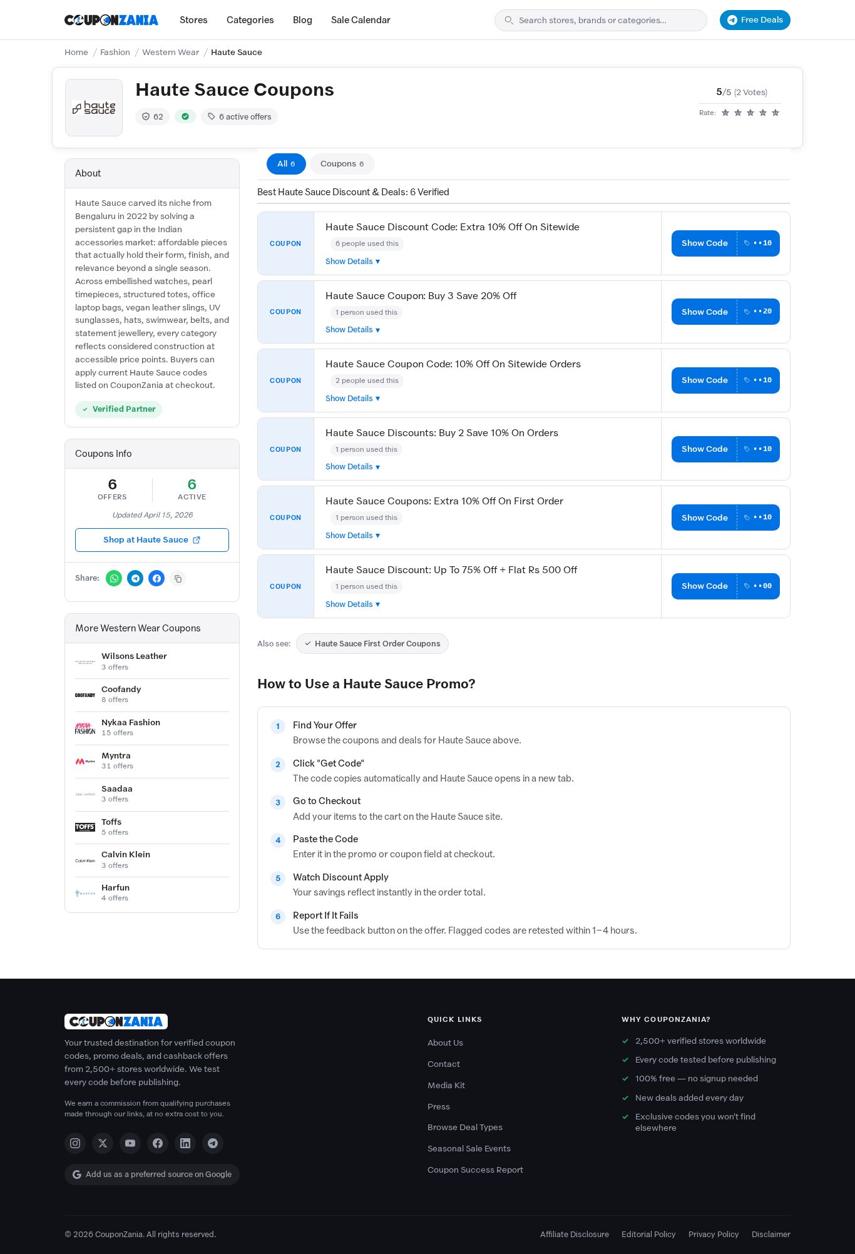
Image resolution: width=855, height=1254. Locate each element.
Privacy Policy (714, 1234)
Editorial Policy (649, 1234)
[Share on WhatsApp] (114, 578)
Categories (250, 20)
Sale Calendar (361, 20)
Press (438, 1106)
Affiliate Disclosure (574, 1234)
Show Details (349, 261)
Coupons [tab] (342, 163)
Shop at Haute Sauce (145, 539)
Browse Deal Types (465, 1127)
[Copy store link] (178, 578)
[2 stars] (738, 113)
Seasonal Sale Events (469, 1148)
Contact (443, 1064)
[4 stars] (763, 113)
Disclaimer (771, 1234)
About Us (445, 1043)
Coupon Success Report (475, 1170)
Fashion (115, 52)
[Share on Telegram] (135, 578)
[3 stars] (750, 113)
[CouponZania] (233, 1021)
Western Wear (170, 52)
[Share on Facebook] (156, 578)
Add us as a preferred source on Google (159, 1174)
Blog (302, 20)
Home (76, 52)
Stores (194, 20)
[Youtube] (130, 1143)
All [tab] (286, 163)
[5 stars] (775, 113)
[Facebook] (157, 1143)
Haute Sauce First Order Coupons (378, 643)
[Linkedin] (185, 1143)
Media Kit (446, 1085)
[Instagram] (75, 1143)
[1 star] (725, 113)
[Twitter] (102, 1143)
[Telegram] (212, 1143)
